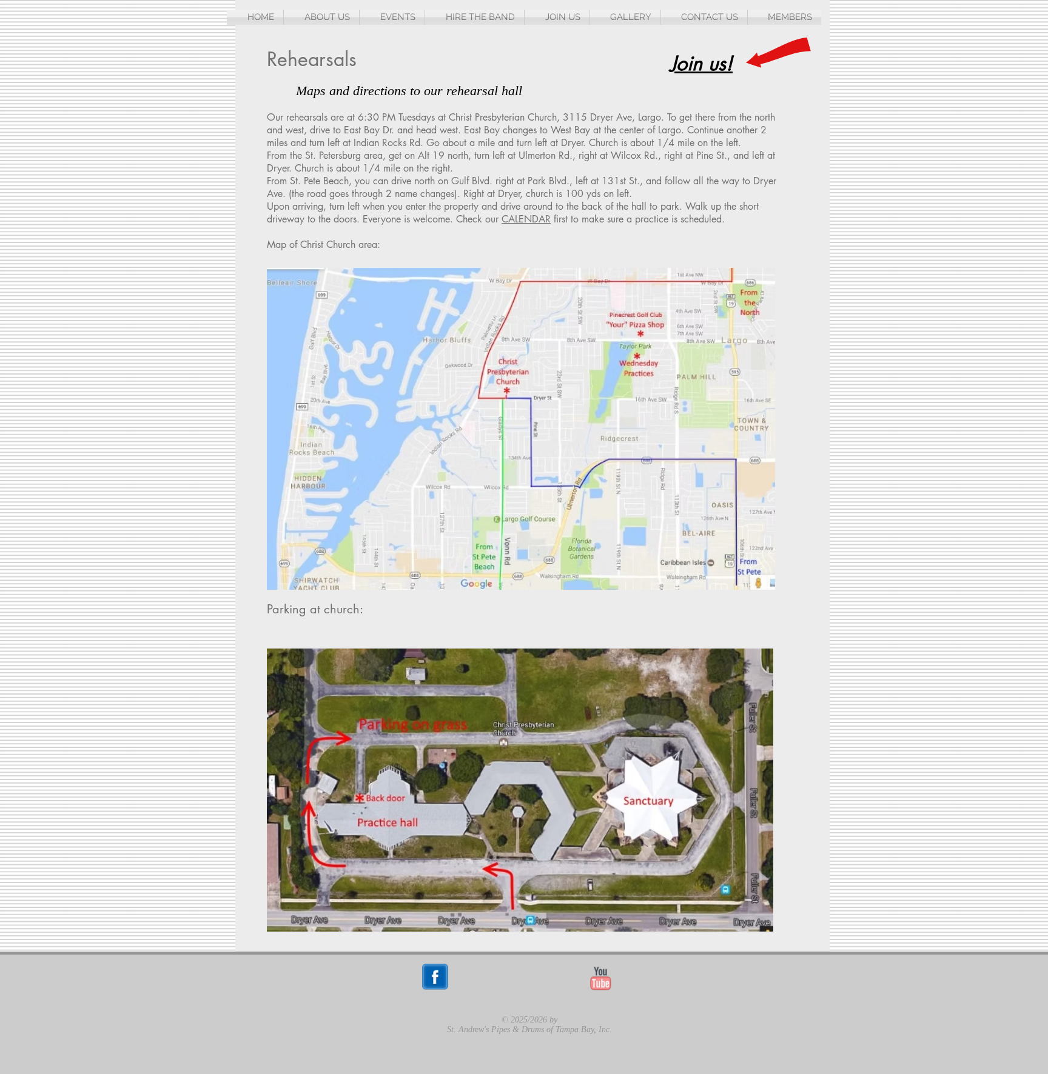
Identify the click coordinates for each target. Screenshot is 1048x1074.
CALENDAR (526, 219)
